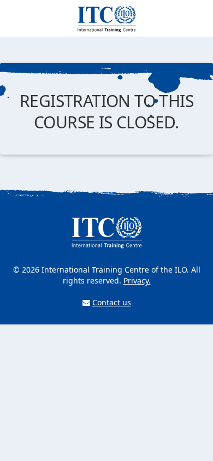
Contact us (111, 302)
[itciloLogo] (106, 17)
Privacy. (137, 280)
